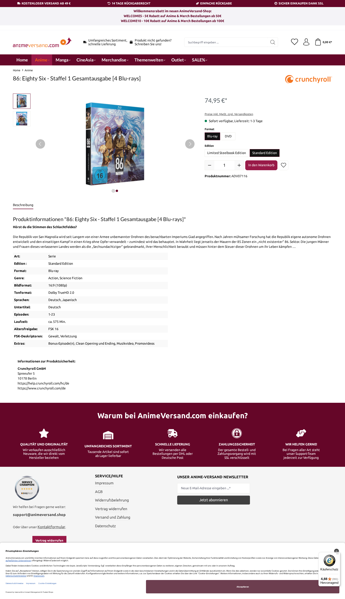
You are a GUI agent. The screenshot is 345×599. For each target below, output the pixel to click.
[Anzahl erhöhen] (239, 165)
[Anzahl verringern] (209, 165)
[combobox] (226, 42)
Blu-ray (212, 136)
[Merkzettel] (294, 42)
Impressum (104, 483)
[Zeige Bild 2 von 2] (117, 191)
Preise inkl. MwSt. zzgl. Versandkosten (229, 114)
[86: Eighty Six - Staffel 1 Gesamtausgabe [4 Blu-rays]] (115, 144)
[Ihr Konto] (306, 42)
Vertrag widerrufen (49, 540)
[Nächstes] (190, 144)
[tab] (23, 205)
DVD (228, 136)
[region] (104, 144)
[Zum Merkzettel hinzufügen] (283, 165)
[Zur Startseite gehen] (42, 42)
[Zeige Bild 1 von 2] (113, 191)
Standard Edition (264, 153)
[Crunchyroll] (308, 79)
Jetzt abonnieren (213, 500)
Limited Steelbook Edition (226, 153)
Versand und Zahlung (112, 517)
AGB (99, 492)
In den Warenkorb (261, 165)
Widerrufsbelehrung (112, 500)
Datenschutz (105, 526)
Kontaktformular (51, 527)
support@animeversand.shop (39, 514)
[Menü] (337, 555)
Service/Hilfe (109, 476)
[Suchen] (273, 42)
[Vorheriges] (40, 144)
